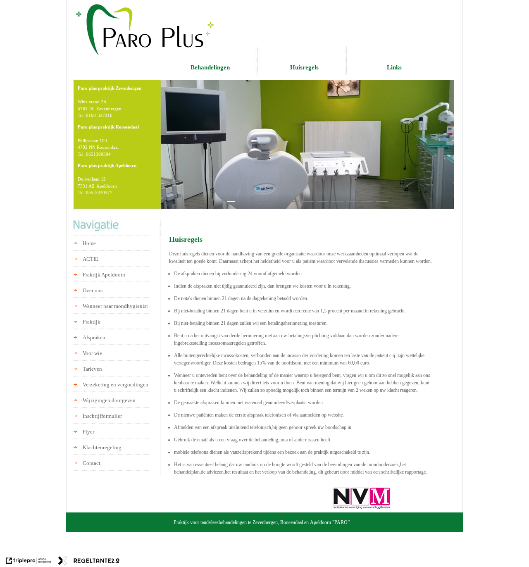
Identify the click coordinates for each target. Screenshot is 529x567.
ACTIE (90, 259)
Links (394, 67)
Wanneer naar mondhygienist (115, 306)
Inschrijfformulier (102, 416)
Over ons (92, 290)
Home (89, 243)
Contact (91, 463)
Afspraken (94, 337)
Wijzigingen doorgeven (109, 400)
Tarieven (92, 369)
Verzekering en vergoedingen (115, 384)
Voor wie (92, 353)
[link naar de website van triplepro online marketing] (28, 561)
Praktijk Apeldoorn (104, 275)
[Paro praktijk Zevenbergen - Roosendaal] (145, 29)
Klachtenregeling (102, 447)
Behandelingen (210, 67)
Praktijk (91, 322)
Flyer (88, 432)
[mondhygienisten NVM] (361, 498)
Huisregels (304, 67)
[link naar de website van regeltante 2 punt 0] (88, 561)
